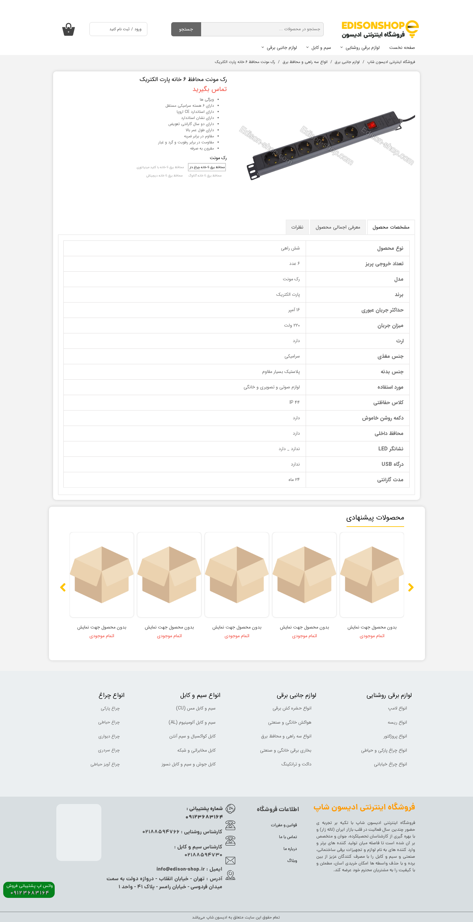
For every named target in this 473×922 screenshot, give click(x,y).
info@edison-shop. (178, 869)
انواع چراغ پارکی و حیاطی (384, 750)
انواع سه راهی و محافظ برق (286, 736)
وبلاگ (292, 861)
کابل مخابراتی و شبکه (196, 750)
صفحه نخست (402, 47)
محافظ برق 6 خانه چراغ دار (207, 167)
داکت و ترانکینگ (296, 764)
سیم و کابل (321, 47)
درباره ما (290, 849)
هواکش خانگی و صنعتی (289, 722)
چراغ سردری (109, 750)
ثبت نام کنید (119, 29)
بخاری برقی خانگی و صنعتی (285, 750)
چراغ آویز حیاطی (105, 764)
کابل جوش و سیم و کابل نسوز (189, 764)
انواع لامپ (397, 708)
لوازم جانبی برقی (282, 47)
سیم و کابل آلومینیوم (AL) (192, 722)
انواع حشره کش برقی (292, 708)
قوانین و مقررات (284, 825)
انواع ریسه (397, 722)
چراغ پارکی (110, 708)
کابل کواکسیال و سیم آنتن (192, 736)
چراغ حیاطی (109, 722)
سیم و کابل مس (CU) (196, 708)
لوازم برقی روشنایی (363, 47)
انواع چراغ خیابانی (390, 764)
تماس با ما (288, 837)
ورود (138, 29)
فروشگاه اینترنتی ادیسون (391, 823)
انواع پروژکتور (395, 736)
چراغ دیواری (109, 736)
